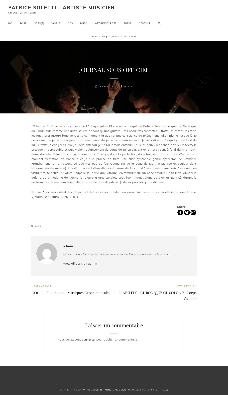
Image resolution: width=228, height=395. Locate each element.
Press (127, 23)
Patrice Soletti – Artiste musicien (61, 7)
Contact (144, 23)
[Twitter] (187, 212)
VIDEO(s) (39, 23)
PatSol (128, 86)
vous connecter (85, 339)
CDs (70, 23)
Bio (10, 23)
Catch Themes (159, 390)
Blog (104, 36)
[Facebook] (180, 212)
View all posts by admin (80, 263)
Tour (23, 23)
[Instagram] (193, 212)
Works (55, 23)
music (84, 23)
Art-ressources (105, 23)
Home (95, 36)
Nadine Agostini (42, 192)
